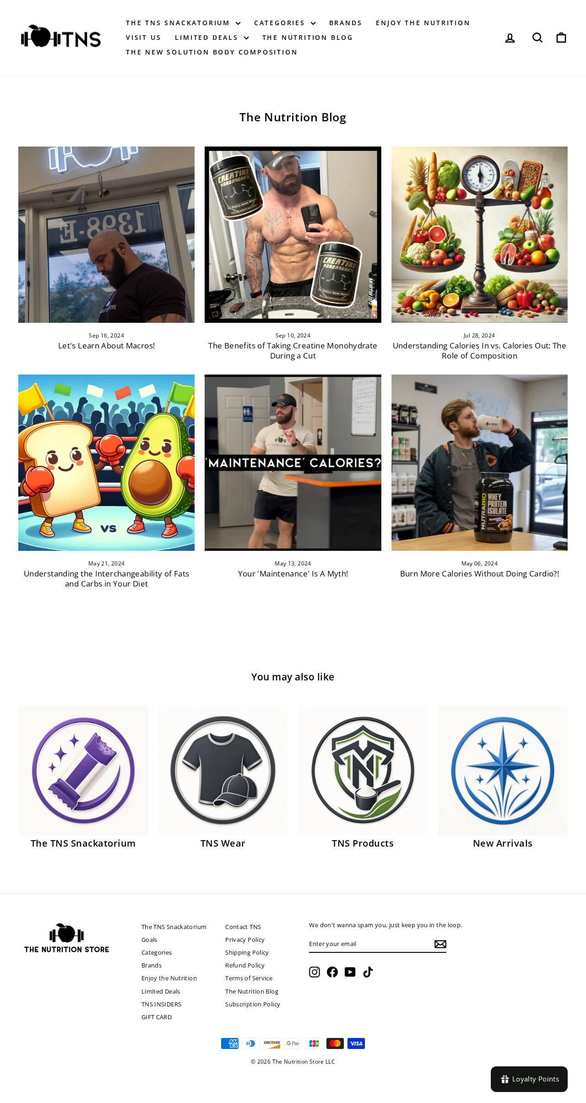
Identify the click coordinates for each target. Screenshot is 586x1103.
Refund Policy (245, 965)
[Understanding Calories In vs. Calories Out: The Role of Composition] (479, 235)
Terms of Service (248, 978)
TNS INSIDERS (161, 1004)
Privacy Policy (245, 939)
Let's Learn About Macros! (106, 345)
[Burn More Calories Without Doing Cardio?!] (479, 463)
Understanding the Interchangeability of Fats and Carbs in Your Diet (107, 578)
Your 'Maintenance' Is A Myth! (293, 573)
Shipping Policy (247, 952)
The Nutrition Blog (307, 37)
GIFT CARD (156, 1017)
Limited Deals (208, 37)
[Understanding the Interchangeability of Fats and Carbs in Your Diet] (106, 463)
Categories (281, 22)
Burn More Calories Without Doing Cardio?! (479, 573)
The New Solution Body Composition (212, 52)
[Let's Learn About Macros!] (106, 235)
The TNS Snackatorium (179, 22)
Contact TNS (243, 927)
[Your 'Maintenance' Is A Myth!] (293, 463)
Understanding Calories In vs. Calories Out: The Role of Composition (480, 350)
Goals (149, 939)
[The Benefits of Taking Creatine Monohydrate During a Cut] (293, 235)
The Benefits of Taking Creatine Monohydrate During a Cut (292, 350)
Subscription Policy (252, 1004)
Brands (346, 22)
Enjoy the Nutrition (423, 22)
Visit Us (143, 37)
